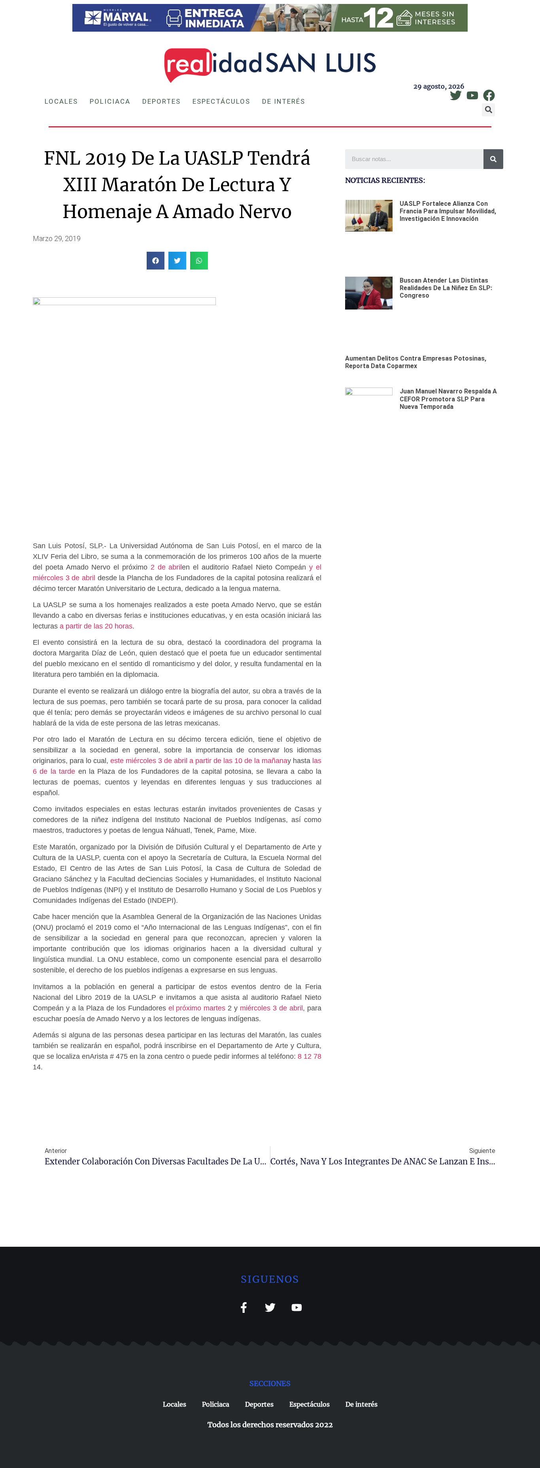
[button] (488, 109)
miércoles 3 (258, 1008)
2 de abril (166, 567)
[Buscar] (493, 159)
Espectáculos (221, 101)
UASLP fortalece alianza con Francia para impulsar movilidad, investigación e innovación (448, 211)
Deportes (161, 101)
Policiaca (110, 101)
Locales (61, 101)
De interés (283, 101)
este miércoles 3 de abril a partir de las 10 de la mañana (198, 761)
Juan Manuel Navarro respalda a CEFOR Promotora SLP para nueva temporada (448, 398)
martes (213, 1008)
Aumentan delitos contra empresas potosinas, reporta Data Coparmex (415, 362)
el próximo (185, 1008)
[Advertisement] (424, 514)
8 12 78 (309, 1056)
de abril (290, 1008)
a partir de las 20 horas (96, 626)
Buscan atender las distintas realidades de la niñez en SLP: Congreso (446, 288)
